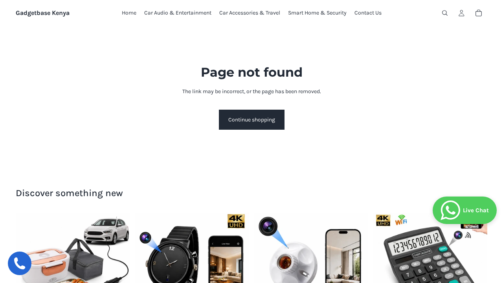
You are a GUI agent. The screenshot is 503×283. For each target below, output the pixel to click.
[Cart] (478, 13)
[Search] (444, 13)
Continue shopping (251, 119)
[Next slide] (118, 269)
